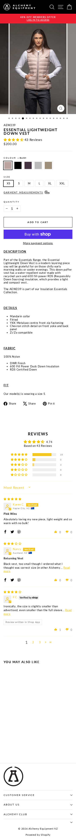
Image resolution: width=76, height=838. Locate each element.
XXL (62, 183)
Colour (15, 158)
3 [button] (40, 642)
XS (8, 183)
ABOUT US (11, 804)
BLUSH (8, 165)
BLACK (18, 165)
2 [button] (33, 642)
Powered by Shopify (38, 834)
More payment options (38, 243)
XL (50, 183)
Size (7, 177)
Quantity (11, 201)
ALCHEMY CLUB (15, 814)
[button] (14, 140)
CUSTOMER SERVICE (19, 795)
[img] (12, 499)
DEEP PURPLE (28, 165)
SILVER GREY (38, 165)
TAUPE (48, 165)
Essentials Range (30, 260)
